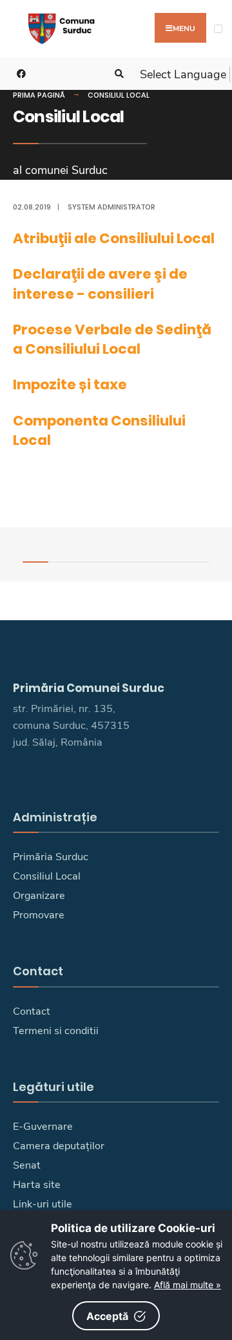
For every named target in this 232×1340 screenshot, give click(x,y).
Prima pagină (39, 95)
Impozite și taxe (70, 384)
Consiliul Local (119, 95)
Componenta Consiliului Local (99, 430)
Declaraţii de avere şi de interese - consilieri (100, 283)
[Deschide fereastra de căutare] (117, 74)
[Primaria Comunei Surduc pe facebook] (19, 74)
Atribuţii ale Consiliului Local (114, 238)
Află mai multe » (187, 1284)
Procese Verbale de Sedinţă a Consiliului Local (112, 339)
